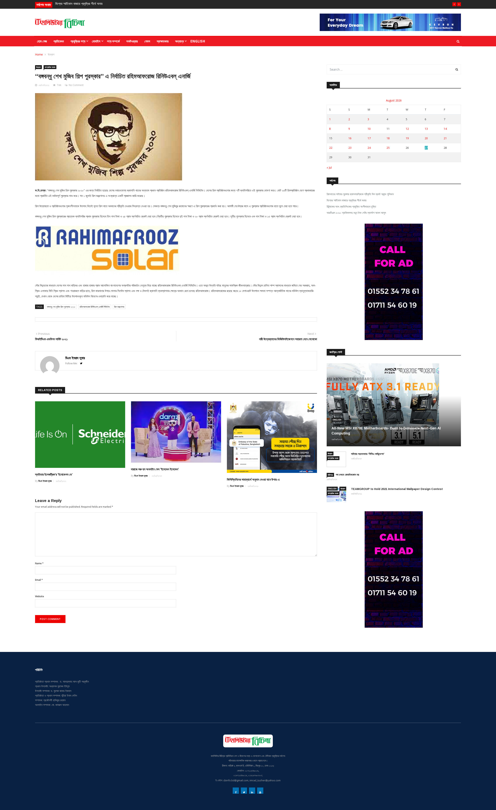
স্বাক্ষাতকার (163, 41)
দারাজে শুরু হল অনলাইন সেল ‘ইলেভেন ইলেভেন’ (155, 469)
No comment (76, 85)
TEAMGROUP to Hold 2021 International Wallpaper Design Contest (397, 489)
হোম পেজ (42, 41)
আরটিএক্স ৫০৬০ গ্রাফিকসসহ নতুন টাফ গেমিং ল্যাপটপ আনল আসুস (356, 213)
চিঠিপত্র (330, 474)
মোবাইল (96, 41)
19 (407, 138)
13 (426, 129)
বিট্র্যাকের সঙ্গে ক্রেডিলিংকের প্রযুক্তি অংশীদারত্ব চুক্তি (351, 206)
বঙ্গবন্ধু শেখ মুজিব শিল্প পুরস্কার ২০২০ (61, 306)
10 (369, 129)
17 (369, 138)
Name (39, 563)
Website (39, 596)
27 (426, 148)
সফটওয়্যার (132, 41)
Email (39, 580)
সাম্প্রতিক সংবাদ (50, 67)
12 (407, 129)
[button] (454, 4)
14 (445, 129)
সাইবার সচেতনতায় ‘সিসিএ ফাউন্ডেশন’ (367, 453)
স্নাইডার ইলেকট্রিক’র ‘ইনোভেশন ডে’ (54, 474)
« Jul (329, 167)
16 (349, 138)
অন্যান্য (179, 41)
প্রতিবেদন (58, 41)
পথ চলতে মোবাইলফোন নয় (347, 474)
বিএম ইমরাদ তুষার (75, 358)
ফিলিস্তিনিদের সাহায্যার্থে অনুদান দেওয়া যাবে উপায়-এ (253, 479)
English (197, 41)
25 (388, 148)
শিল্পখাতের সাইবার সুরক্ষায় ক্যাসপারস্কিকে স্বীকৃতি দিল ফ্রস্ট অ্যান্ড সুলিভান (360, 194)
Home (39, 54)
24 (369, 148)
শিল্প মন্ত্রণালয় (119, 306)
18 (388, 138)
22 (330, 148)
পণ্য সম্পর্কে (113, 41)
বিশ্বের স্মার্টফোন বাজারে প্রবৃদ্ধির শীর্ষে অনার (78, 4)
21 (445, 138)
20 (426, 138)
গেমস (147, 41)
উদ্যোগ (51, 54)
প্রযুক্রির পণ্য (78, 41)
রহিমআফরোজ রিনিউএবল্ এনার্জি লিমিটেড (95, 306)
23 (349, 148)
